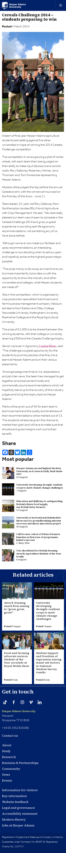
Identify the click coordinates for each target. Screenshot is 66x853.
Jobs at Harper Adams (18, 825)
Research (9, 757)
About (6, 745)
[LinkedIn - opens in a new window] (39, 702)
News (6, 774)
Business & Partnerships (20, 763)
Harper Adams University (19, 711)
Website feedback (15, 802)
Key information (14, 796)
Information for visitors (20, 790)
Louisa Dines (48, 346)
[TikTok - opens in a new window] (5, 702)
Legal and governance (18, 808)
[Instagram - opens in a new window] (22, 702)
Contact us (10, 735)
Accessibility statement (19, 813)
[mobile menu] (60, 5)
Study (6, 751)
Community (11, 769)
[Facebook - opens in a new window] (13, 702)
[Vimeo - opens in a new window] (31, 702)
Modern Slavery (14, 819)
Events (7, 780)
